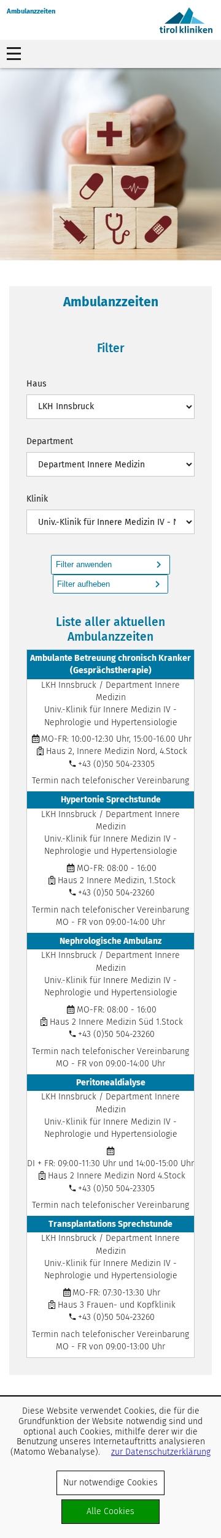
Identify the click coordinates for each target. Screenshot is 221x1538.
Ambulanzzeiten (31, 11)
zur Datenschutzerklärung (161, 1452)
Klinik (37, 499)
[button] (110, 564)
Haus (36, 384)
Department (49, 441)
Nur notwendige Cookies (110, 1482)
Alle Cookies (110, 1511)
